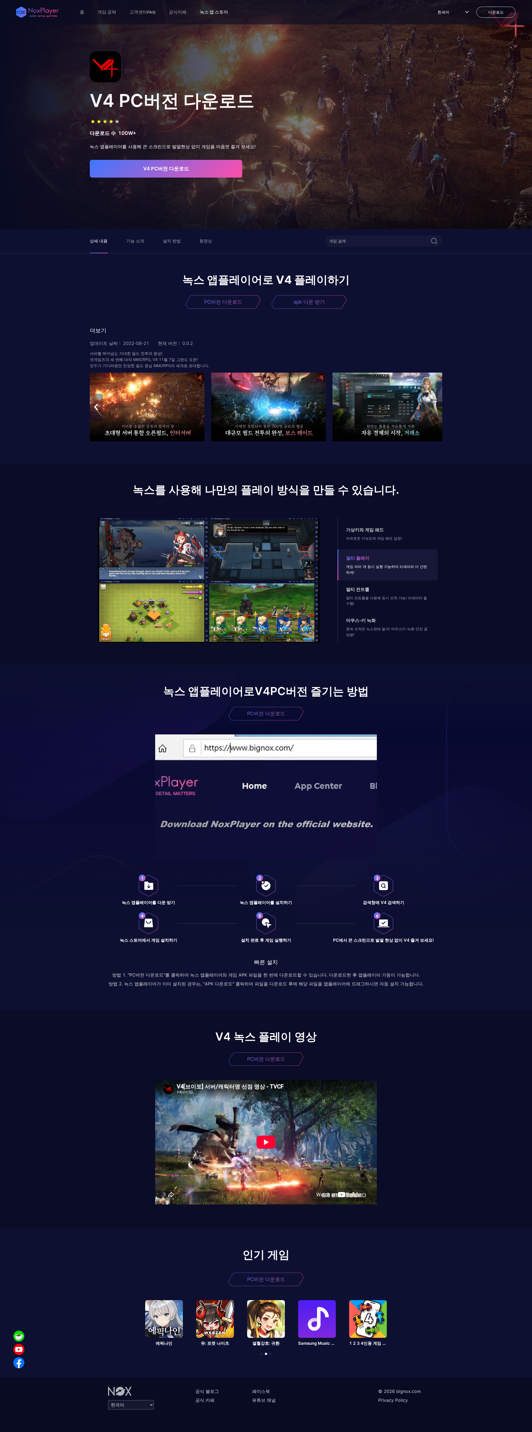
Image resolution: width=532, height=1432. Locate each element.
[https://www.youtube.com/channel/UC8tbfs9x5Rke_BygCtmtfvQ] (18, 1349)
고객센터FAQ (142, 11)
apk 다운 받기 (309, 302)
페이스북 (261, 1391)
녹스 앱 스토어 (214, 11)
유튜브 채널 (264, 1400)
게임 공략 (107, 11)
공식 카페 (204, 1400)
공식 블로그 (207, 1391)
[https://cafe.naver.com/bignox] (18, 1336)
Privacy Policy (393, 1400)
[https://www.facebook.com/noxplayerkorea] (18, 1362)
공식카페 (177, 11)
